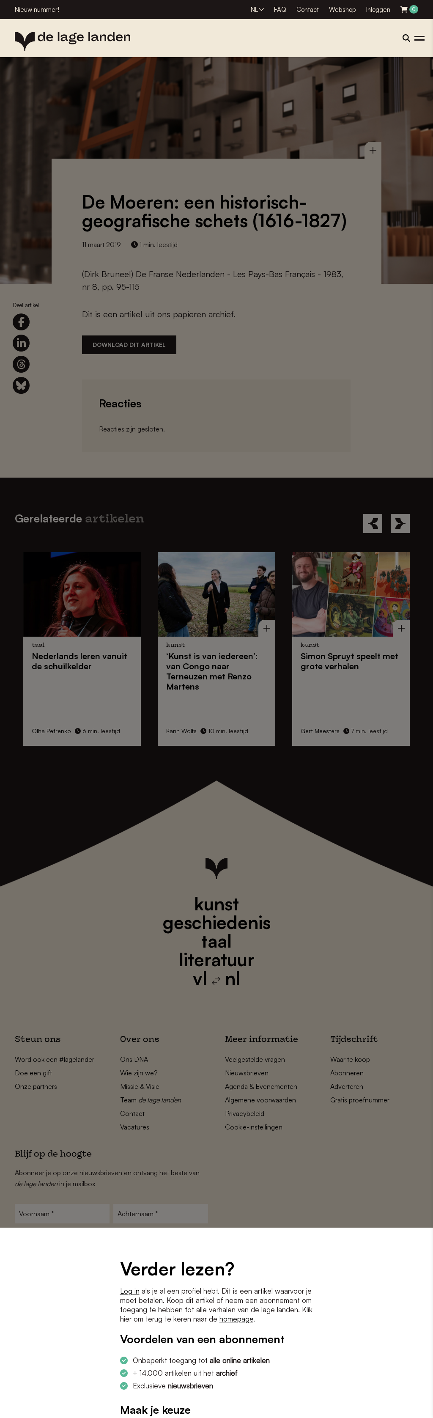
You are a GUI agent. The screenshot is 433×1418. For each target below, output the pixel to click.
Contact (307, 9)
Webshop (342, 9)
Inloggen (378, 9)
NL (254, 9)
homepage (236, 1318)
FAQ (280, 9)
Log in (130, 1290)
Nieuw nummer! (37, 9)
